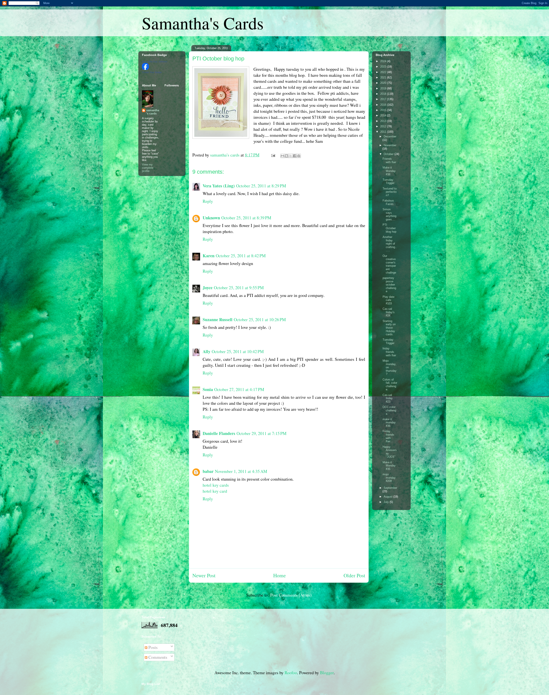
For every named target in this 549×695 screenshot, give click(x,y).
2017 (383, 99)
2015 (383, 110)
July (387, 502)
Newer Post (204, 575)
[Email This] (282, 156)
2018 (383, 93)
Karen (208, 256)
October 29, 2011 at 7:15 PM (262, 433)
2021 (383, 77)
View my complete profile (147, 168)
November (390, 145)
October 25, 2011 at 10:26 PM (260, 319)
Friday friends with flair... (388, 436)
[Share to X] (290, 156)
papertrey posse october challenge (389, 284)
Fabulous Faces (388, 202)
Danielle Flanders (219, 433)
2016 (383, 104)
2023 (383, 66)
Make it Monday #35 (389, 466)
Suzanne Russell (217, 319)
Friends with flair (389, 160)
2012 (383, 126)
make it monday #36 (389, 422)
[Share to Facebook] (295, 156)
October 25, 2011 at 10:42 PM (238, 351)
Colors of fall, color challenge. (390, 384)
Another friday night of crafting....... (390, 243)
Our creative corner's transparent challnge (389, 264)
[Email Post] (272, 155)
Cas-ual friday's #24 (389, 312)
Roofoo (291, 672)
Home (279, 575)
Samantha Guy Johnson (154, 61)
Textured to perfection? (390, 192)
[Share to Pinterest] (299, 156)
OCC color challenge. (389, 410)
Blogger (327, 672)
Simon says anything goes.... (389, 214)
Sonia (208, 389)
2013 (383, 121)
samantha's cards (152, 112)
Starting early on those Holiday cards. (389, 327)
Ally (206, 351)
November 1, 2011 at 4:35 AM (241, 471)
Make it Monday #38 (389, 171)
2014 (383, 115)
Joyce (208, 287)
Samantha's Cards (203, 22)
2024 (383, 61)
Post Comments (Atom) (291, 595)
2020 (383, 82)
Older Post (354, 575)
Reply (208, 201)
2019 (383, 88)
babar (208, 471)
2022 (383, 72)
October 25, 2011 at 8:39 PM (246, 218)
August (388, 496)
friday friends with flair (389, 352)
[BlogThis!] (286, 156)
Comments (157, 657)
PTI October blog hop (218, 58)
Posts (152, 647)
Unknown (211, 218)
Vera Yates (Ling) (219, 186)
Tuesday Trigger (388, 181)
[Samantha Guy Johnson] (145, 69)
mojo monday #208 (389, 478)
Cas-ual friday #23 (388, 398)
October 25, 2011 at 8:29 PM (261, 186)
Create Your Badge (152, 72)
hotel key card (215, 491)
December (390, 136)
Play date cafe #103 (388, 300)
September (390, 487)
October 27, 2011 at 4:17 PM (239, 389)
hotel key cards (216, 485)
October (389, 154)
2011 (383, 131)
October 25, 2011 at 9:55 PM (239, 287)
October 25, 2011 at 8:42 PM (241, 256)
